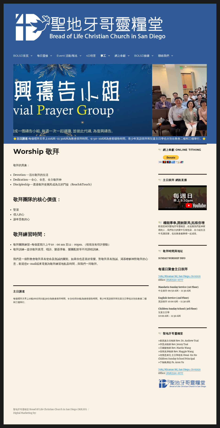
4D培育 (91, 55)
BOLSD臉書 (142, 55)
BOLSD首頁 (21, 55)
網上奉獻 (120, 55)
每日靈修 (42, 55)
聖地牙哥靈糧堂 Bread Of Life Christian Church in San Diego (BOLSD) (50, 409)
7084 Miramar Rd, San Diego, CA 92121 (179, 276)
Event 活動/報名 (67, 55)
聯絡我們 (163, 55)
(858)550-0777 (174, 279)
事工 (103, 55)
